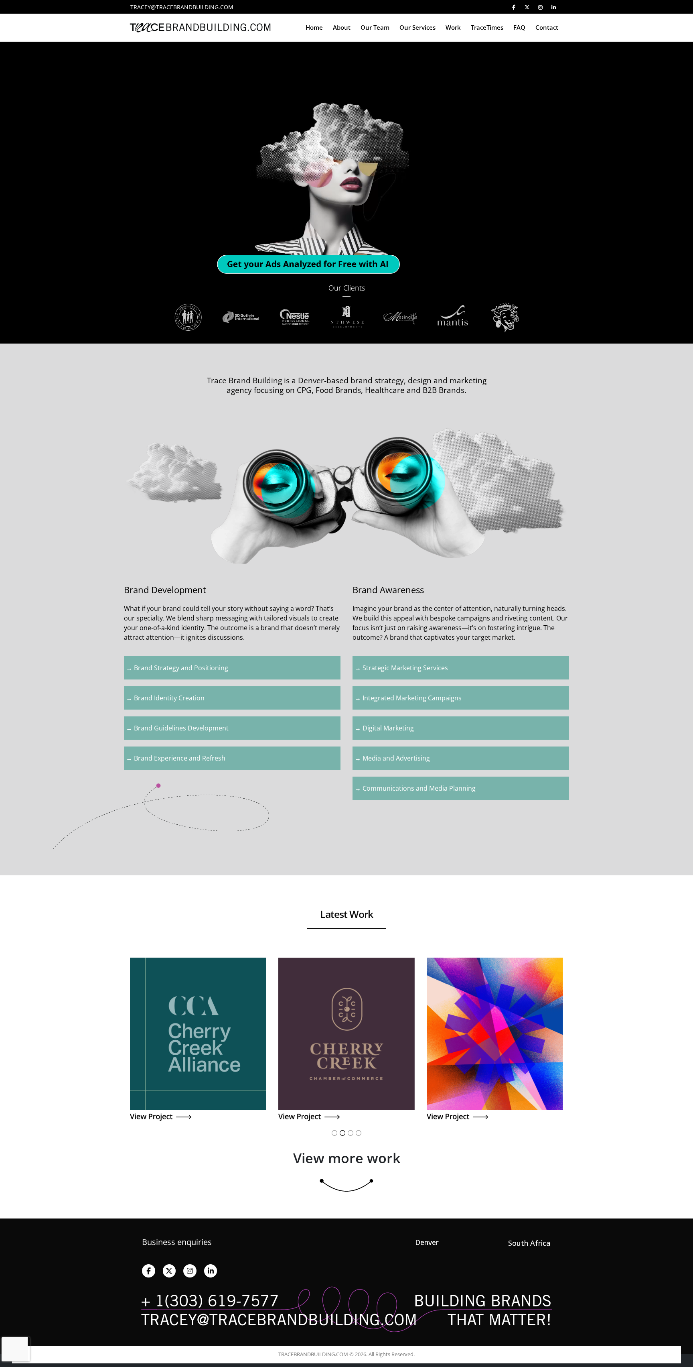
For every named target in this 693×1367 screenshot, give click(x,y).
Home (314, 27)
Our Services (417, 27)
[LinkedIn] (553, 7)
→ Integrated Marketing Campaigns (408, 698)
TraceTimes (487, 27)
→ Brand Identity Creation (165, 698)
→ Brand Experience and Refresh (175, 758)
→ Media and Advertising (392, 758)
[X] (527, 7)
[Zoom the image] (198, 962)
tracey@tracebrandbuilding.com (181, 7)
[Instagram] (540, 7)
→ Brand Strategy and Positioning (177, 667)
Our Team (375, 27)
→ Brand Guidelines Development (177, 728)
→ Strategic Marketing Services (401, 667)
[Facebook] (513, 7)
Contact (546, 27)
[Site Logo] (200, 27)
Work (453, 27)
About (342, 27)
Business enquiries (177, 1242)
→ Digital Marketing (384, 728)
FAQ (519, 27)
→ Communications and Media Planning (415, 788)
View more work (346, 1158)
